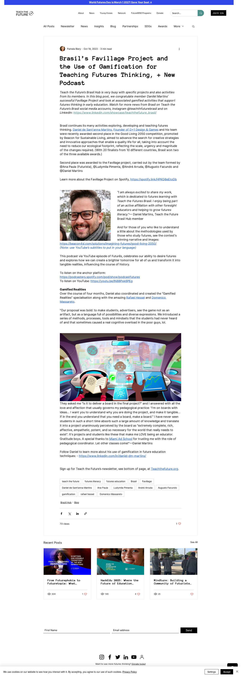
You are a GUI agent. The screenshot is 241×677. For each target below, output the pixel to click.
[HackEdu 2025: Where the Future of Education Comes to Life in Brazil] (120, 561)
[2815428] (142, 657)
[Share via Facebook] (61, 513)
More (177, 26)
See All (194, 542)
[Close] (237, 671)
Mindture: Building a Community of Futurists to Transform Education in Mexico (172, 582)
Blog (113, 26)
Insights (99, 26)
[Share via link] (85, 513)
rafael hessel (87, 494)
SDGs (148, 26)
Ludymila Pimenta (123, 487)
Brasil (134, 481)
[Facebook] (110, 657)
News (84, 26)
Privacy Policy (129, 671)
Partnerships (130, 26)
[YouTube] (134, 657)
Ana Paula (102, 487)
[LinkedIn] (126, 657)
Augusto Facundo (167, 487)
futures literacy (93, 481)
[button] (92, 13)
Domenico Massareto (111, 494)
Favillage (147, 481)
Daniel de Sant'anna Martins (77, 487)
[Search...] (201, 13)
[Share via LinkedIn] (77, 513)
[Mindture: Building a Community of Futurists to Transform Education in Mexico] (173, 561)
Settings (211, 671)
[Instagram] (102, 657)
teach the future (70, 481)
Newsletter (67, 26)
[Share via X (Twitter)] (69, 513)
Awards (162, 26)
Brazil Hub (65, 502)
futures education (115, 481)
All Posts (48, 26)
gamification (68, 494)
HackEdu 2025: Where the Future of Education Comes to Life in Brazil (120, 582)
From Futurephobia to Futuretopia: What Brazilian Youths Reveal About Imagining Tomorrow (67, 582)
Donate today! (139, 664)
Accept (226, 671)
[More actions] (179, 49)
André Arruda (145, 487)
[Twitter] (118, 657)
